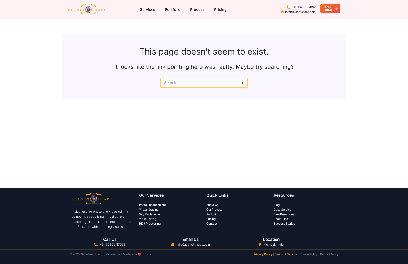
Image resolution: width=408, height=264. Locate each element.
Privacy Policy (262, 254)
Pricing (220, 9)
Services (147, 9)
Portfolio (173, 9)
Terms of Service (286, 254)
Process (197, 9)
